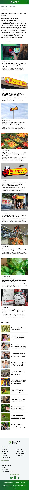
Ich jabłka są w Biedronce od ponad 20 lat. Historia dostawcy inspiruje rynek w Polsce (14, 154)
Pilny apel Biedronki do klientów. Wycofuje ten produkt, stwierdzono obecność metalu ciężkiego (13, 94)
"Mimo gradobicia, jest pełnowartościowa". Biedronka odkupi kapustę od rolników (14, 280)
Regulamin (23, 482)
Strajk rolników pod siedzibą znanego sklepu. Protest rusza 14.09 (14, 216)
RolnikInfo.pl (4, 6)
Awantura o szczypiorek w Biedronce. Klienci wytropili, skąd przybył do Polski (14, 124)
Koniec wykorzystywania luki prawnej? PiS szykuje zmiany (14, 249)
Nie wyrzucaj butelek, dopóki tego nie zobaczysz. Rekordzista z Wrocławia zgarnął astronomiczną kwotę (14, 65)
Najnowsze (5, 323)
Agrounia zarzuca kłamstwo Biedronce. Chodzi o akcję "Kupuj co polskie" (13, 311)
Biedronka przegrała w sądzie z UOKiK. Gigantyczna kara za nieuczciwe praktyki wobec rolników (14, 184)
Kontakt (17, 482)
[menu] (27, 2)
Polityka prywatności (8, 482)
